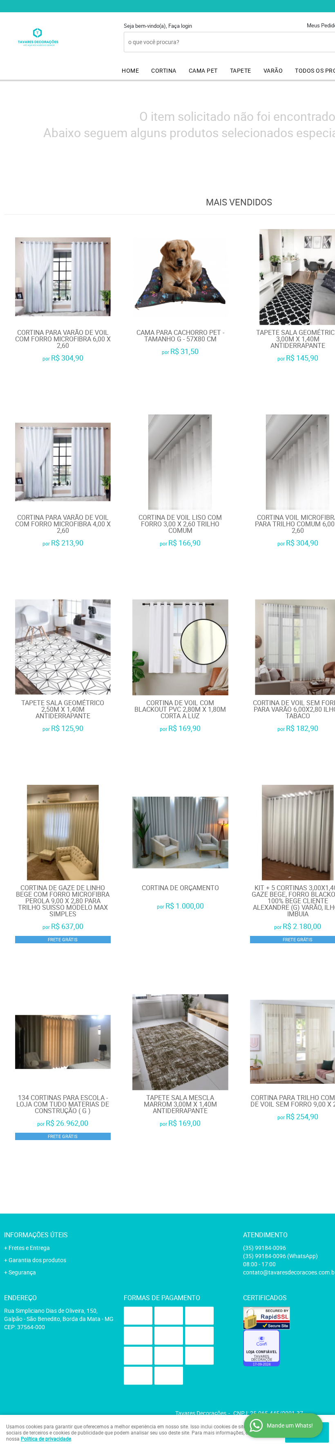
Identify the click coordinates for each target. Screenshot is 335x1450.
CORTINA (163, 70)
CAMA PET (203, 70)
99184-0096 (264, 1248)
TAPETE (240, 70)
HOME (130, 70)
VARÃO (273, 70)
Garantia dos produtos (37, 1260)
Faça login (180, 25)
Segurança (22, 1272)
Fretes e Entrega (29, 1248)
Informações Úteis (36, 1234)
